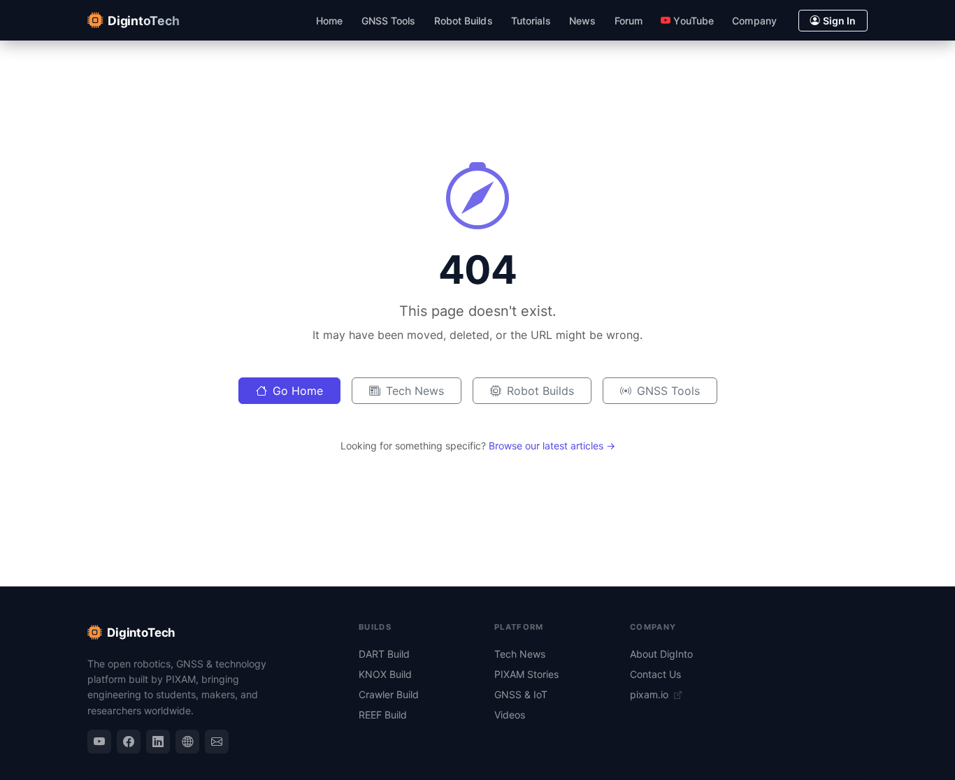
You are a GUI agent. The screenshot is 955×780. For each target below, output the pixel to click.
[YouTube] (99, 741)
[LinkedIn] (158, 741)
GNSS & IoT (520, 694)
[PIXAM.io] (187, 741)
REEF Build (383, 715)
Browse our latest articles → (552, 446)
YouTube (693, 21)
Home (329, 21)
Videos (509, 715)
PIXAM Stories (526, 674)
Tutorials (531, 21)
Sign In (839, 21)
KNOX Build (385, 674)
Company (754, 21)
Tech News (415, 391)
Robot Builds (463, 21)
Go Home (298, 391)
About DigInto (661, 654)
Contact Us (655, 674)
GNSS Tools (388, 21)
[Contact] (217, 741)
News (582, 21)
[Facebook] (129, 741)
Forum (628, 21)
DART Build (384, 654)
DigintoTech (141, 633)
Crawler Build (389, 694)
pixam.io (650, 694)
